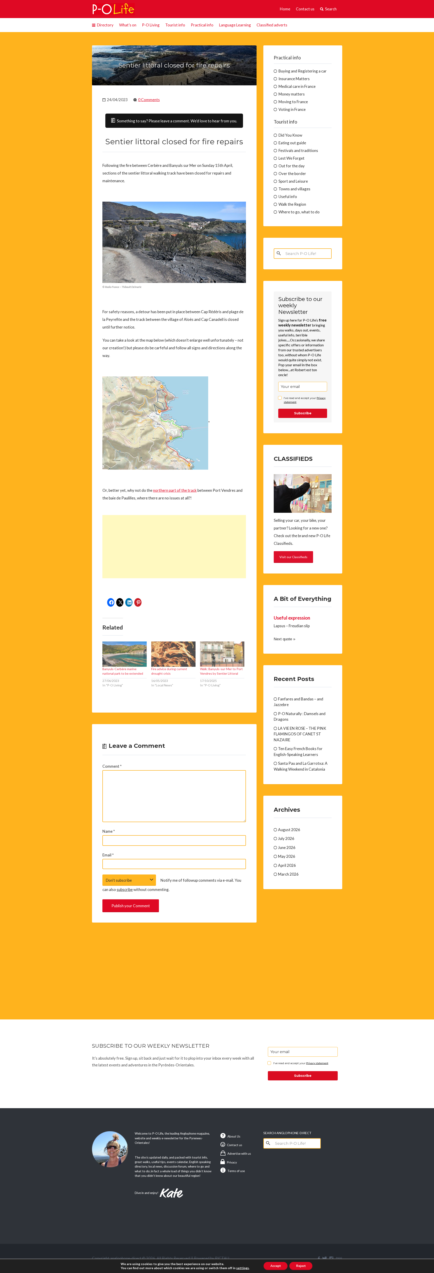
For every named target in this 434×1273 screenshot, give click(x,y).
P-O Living (151, 25)
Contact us (305, 9)
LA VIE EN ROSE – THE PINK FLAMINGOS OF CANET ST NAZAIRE (300, 734)
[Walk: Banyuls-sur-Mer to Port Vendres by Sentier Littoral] (222, 654)
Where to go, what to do (299, 212)
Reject (301, 1266)
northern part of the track (175, 490)
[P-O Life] (113, 9)
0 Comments (149, 99)
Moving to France (293, 101)
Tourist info (175, 25)
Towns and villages (294, 189)
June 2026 (286, 847)
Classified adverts (272, 25)
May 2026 (286, 856)
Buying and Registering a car (302, 71)
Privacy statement (317, 1063)
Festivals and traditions (298, 150)
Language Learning (235, 25)
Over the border (292, 173)
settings (242, 1268)
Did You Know (290, 135)
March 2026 (288, 874)
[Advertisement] (174, 546)
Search (331, 9)
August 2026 (289, 829)
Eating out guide (292, 142)
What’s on (127, 25)
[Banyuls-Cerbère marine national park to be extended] (124, 654)
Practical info (202, 25)
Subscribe (302, 413)
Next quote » (284, 639)
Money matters (291, 94)
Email (108, 855)
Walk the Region (292, 204)
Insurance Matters (294, 78)
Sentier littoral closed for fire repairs (174, 65)
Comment (112, 766)
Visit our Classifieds (293, 557)
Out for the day (291, 165)
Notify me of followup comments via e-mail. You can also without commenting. (171, 885)
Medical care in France (297, 86)
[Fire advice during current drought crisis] (173, 654)
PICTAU (222, 1258)
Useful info (287, 196)
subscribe (125, 889)
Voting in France (292, 109)
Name (108, 831)
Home (285, 9)
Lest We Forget (291, 158)
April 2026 (287, 865)
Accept (275, 1266)
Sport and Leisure (293, 181)
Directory (105, 25)
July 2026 (286, 838)
